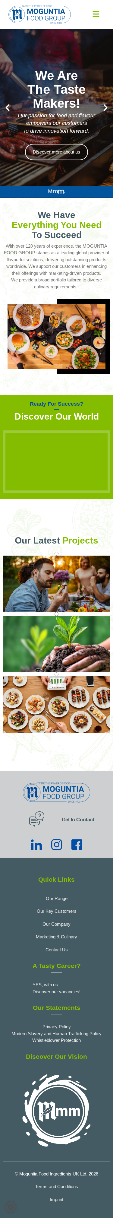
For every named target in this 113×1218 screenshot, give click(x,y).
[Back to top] (102, 1204)
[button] (96, 14)
